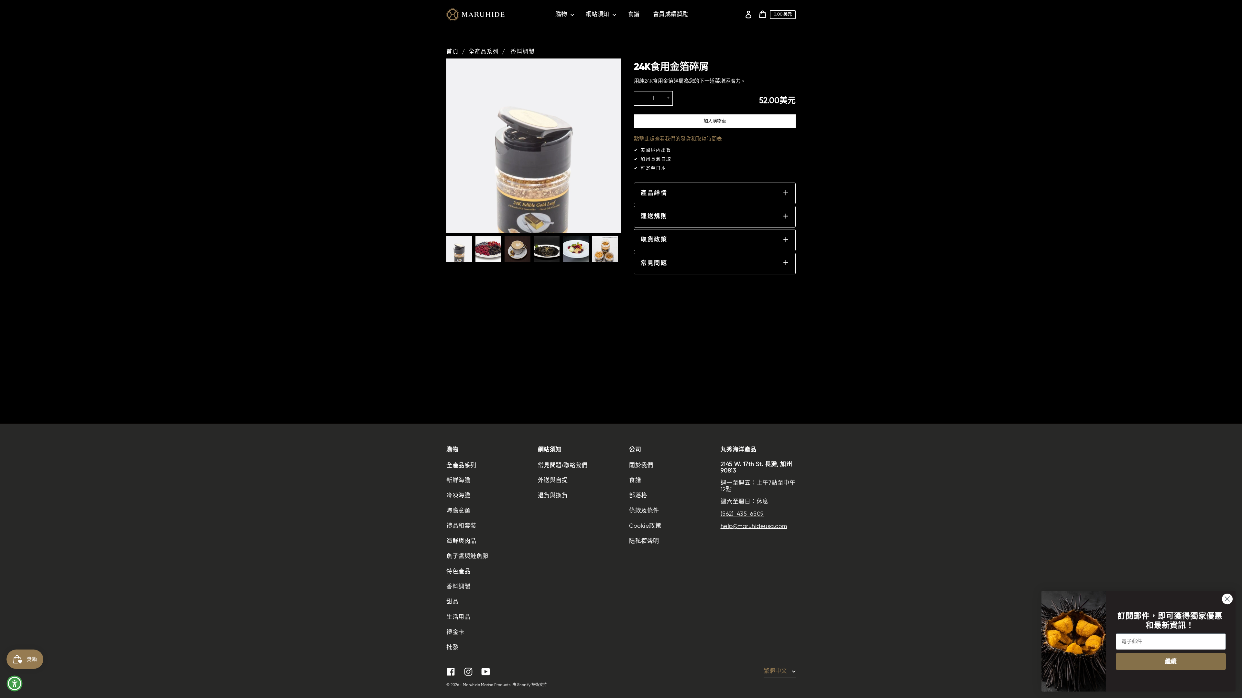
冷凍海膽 (458, 496)
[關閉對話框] (1227, 599)
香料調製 (522, 52)
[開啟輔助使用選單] (14, 683)
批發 (452, 647)
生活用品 (458, 617)
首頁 (452, 52)
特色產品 (458, 572)
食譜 (635, 480)
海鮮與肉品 (461, 541)
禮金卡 (455, 632)
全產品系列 (484, 52)
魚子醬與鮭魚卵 (467, 556)
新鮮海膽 (458, 480)
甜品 (452, 602)
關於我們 (641, 465)
